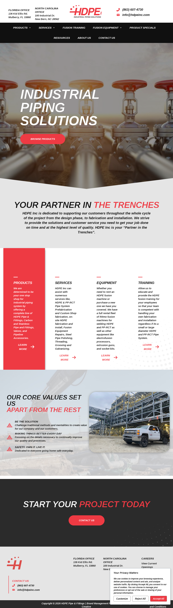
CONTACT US (106, 37)
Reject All (140, 598)
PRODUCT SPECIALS (143, 27)
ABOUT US (84, 37)
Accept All (158, 598)
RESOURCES (62, 37)
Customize (122, 598)
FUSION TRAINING (74, 27)
